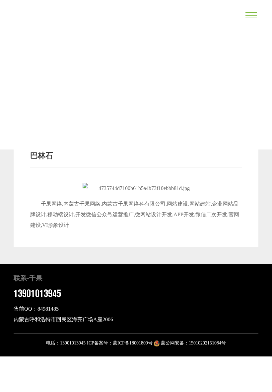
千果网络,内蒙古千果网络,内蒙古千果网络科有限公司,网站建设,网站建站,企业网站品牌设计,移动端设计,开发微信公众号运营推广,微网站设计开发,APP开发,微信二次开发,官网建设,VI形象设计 (134, 214)
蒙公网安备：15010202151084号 (193, 343)
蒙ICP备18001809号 (133, 343)
